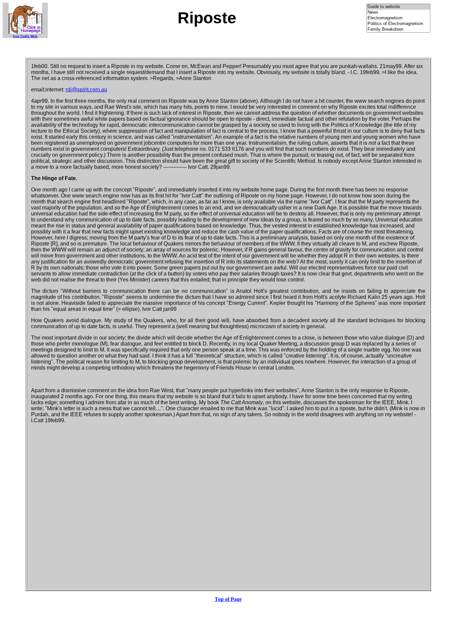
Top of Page (228, 599)
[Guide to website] (398, 7)
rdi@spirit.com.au (86, 89)
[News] (398, 12)
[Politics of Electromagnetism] (398, 24)
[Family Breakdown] (398, 29)
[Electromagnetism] (398, 18)
